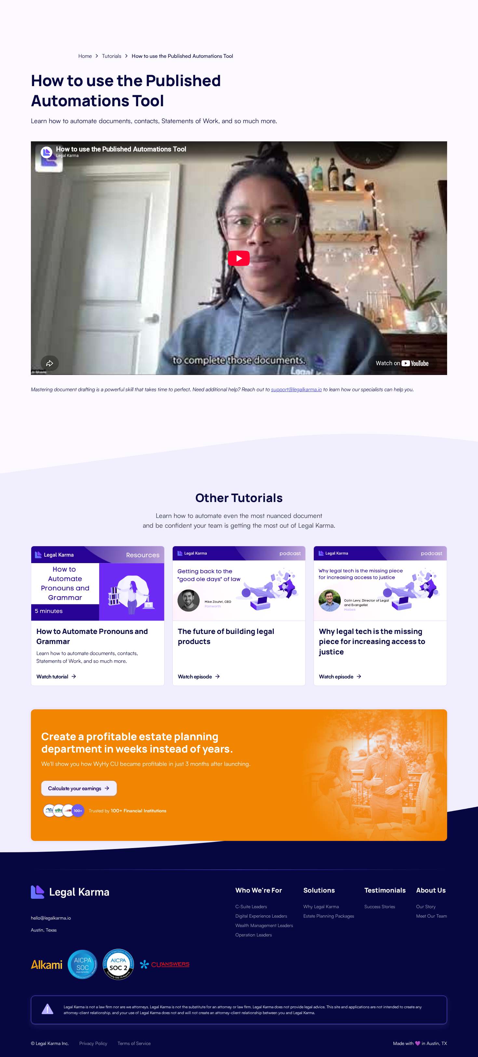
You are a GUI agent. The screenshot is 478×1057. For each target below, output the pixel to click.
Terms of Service (134, 1043)
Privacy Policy (93, 1043)
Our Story (426, 906)
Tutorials (111, 56)
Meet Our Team (431, 916)
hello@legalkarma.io (51, 918)
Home (85, 56)
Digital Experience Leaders (261, 916)
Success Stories (380, 906)
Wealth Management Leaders (264, 925)
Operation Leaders (253, 934)
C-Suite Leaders (251, 906)
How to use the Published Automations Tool (182, 56)
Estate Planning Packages (328, 916)
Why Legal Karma (321, 906)
